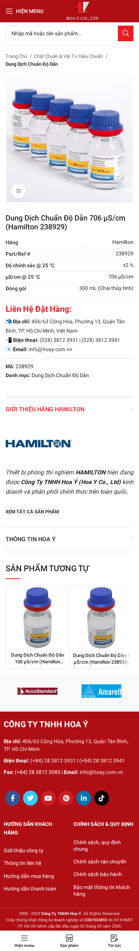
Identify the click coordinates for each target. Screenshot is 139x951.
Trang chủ (17, 56)
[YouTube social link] (48, 798)
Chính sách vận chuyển (99, 862)
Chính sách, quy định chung (97, 845)
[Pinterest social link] (66, 798)
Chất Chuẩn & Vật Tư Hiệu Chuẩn (69, 56)
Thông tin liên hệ (22, 863)
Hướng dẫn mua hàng (29, 876)
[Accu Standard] (37, 691)
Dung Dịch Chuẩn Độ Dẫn (32, 64)
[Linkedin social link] (83, 798)
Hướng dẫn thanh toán (30, 889)
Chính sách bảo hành (97, 874)
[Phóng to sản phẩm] (18, 190)
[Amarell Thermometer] (101, 691)
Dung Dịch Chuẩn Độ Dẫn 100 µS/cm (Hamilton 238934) (37, 661)
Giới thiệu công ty (23, 850)
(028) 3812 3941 (101, 340)
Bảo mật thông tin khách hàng (101, 890)
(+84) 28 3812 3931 (53, 761)
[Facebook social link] (12, 798)
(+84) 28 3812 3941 (102, 761)
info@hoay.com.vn (50, 349)
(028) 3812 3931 (59, 340)
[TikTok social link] (101, 798)
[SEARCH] (125, 33)
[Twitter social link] (30, 798)
